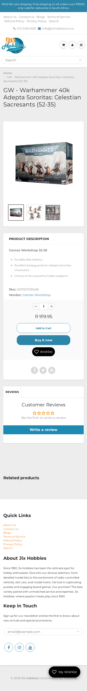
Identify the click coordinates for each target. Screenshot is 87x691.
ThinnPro (70, 678)
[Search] (80, 60)
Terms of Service (58, 17)
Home (7, 73)
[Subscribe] (78, 631)
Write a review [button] (43, 430)
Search (54, 21)
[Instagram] (19, 647)
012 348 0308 (26, 28)
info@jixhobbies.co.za (58, 28)
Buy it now (43, 340)
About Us (10, 17)
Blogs (41, 17)
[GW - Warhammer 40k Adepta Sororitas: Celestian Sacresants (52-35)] (43, 164)
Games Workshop (36, 295)
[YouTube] (30, 647)
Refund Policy (14, 21)
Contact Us (26, 17)
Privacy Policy (37, 21)
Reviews (12, 392)
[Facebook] (8, 647)
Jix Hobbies (29, 678)
